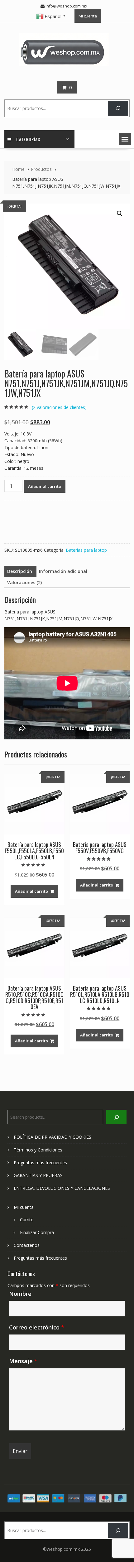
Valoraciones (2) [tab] (24, 582)
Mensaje (23, 1361)
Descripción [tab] (19, 571)
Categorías (28, 139)
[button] (125, 139)
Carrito (27, 1220)
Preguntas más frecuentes (40, 1162)
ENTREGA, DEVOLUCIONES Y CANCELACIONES (62, 1188)
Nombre (20, 1293)
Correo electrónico (36, 1327)
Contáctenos (27, 1245)
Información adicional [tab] (63, 571)
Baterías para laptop (86, 550)
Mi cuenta (88, 16)
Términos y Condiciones (38, 1150)
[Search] (118, 108)
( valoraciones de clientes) (59, 407)
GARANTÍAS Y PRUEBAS (38, 1175)
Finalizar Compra (37, 1232)
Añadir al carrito (44, 486)
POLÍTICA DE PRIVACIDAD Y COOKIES (52, 1137)
